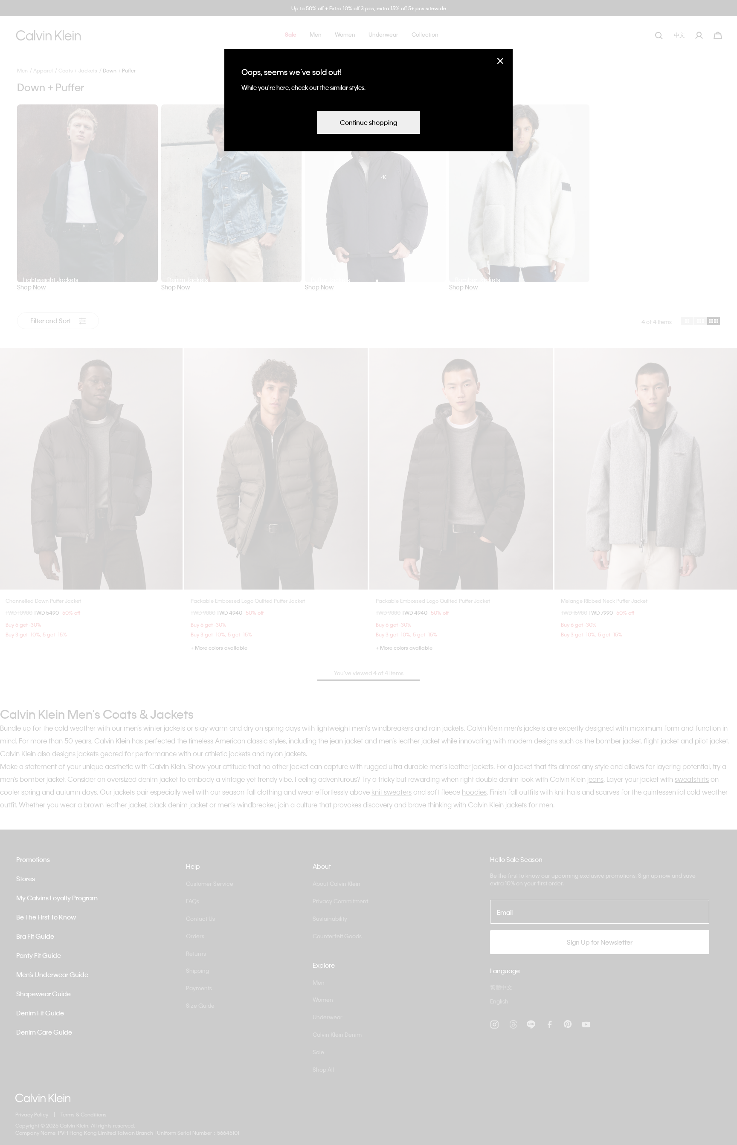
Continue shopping (368, 122)
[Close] (500, 60)
